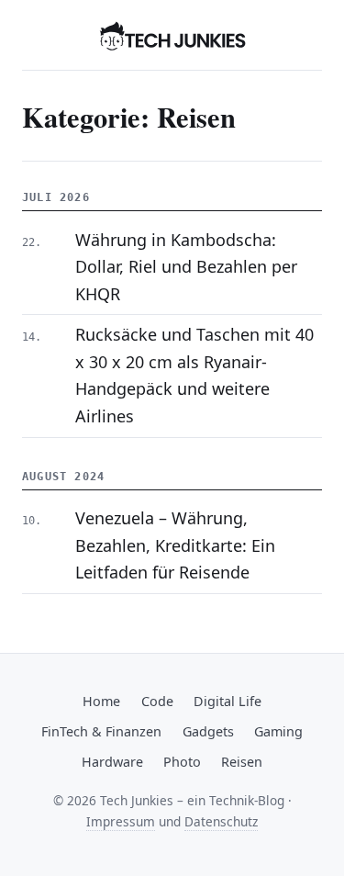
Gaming (278, 731)
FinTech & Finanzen (101, 731)
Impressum (120, 821)
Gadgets (208, 731)
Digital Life (227, 701)
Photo (182, 761)
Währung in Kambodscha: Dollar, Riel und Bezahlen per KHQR (186, 267)
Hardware (112, 761)
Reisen (241, 761)
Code (157, 701)
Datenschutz (221, 821)
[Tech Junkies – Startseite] (172, 35)
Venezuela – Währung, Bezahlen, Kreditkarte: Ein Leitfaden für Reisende (175, 545)
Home (101, 701)
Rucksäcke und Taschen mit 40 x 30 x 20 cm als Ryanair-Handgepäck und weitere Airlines (194, 375)
